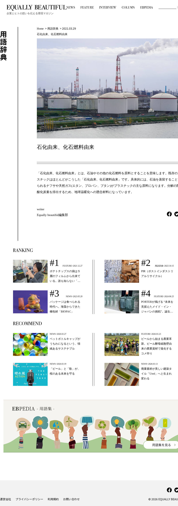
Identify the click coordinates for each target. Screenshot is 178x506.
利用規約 (53, 499)
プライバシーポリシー (29, 499)
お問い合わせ (71, 499)
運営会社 (5, 499)
